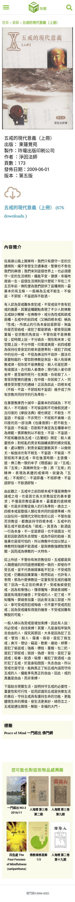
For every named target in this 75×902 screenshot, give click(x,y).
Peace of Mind (15, 733)
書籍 (15, 23)
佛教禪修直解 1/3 (38, 857)
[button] (6, 7)
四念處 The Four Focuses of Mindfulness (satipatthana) (16, 862)
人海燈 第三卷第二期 (39, 812)
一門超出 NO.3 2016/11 (16, 810)
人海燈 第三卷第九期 (60, 812)
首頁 (5, 23)
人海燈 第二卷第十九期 (60, 857)
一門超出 (34, 733)
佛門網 (47, 733)
